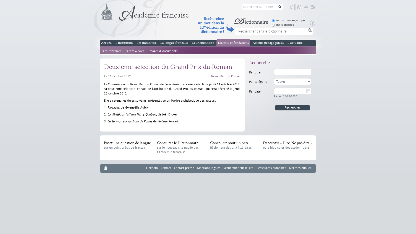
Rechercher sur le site (238, 168)
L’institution (124, 43)
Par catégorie (258, 82)
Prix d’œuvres (134, 51)
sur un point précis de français (127, 145)
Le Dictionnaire (203, 43)
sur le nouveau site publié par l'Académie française (177, 147)
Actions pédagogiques (268, 43)
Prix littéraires (111, 51)
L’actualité (295, 43)
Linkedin (152, 168)
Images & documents (162, 51)
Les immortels (146, 43)
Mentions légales (208, 168)
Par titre (255, 72)
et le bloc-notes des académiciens (287, 145)
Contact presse (184, 168)
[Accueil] (144, 12)
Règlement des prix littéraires (231, 145)
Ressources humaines (271, 168)
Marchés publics (300, 168)
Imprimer (306, 7)
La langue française (174, 43)
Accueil (106, 43)
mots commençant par (290, 20)
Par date (255, 91)
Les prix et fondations (233, 43)
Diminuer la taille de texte (294, 7)
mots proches (285, 24)
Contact (166, 168)
